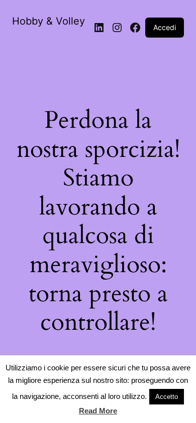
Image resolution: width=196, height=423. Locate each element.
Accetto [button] (166, 396)
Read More (98, 410)
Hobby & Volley (48, 21)
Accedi (164, 27)
